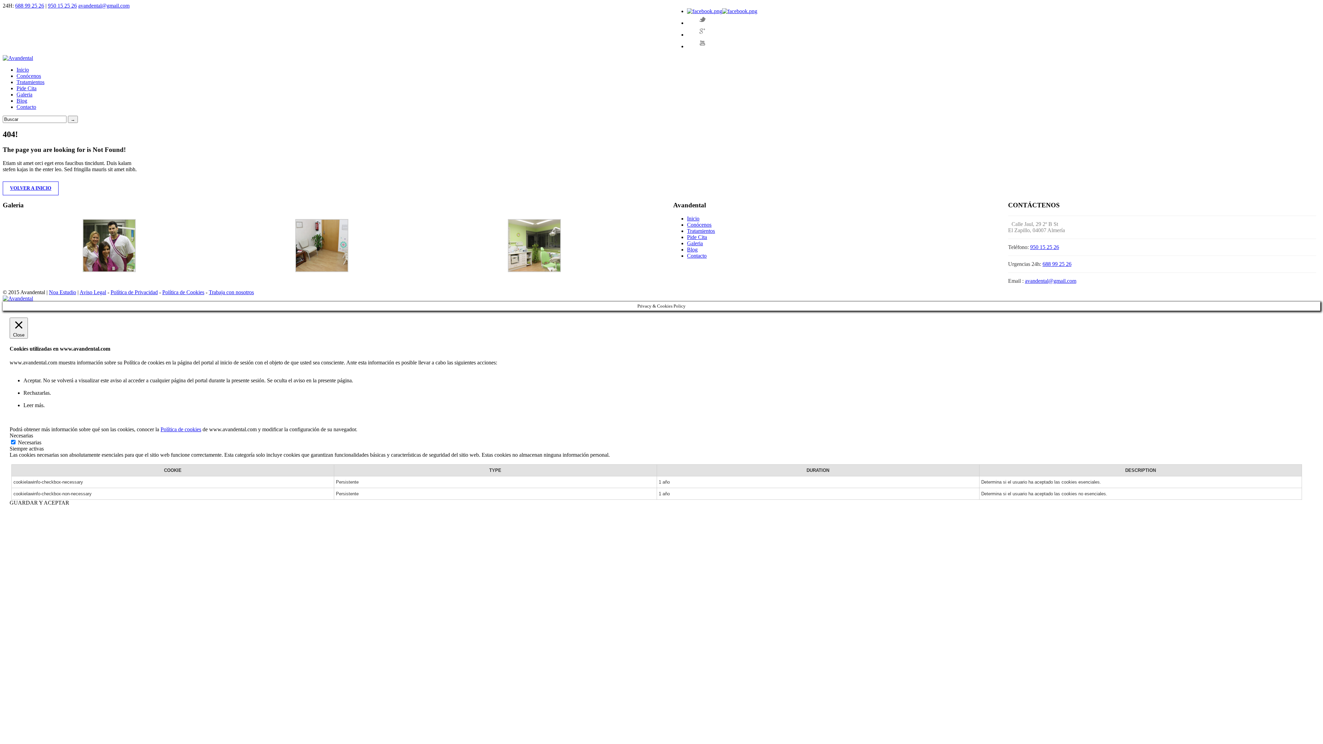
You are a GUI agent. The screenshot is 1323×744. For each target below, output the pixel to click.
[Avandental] (18, 58)
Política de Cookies (183, 292)
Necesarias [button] (21, 435)
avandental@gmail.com (104, 6)
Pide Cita (27, 88)
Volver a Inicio (30, 188)
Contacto (26, 107)
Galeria (24, 94)
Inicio (23, 70)
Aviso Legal (93, 292)
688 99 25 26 (29, 6)
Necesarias (29, 442)
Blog (22, 101)
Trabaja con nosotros (231, 292)
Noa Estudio (62, 292)
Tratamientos (30, 82)
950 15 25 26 (62, 6)
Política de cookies (181, 429)
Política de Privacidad (134, 292)
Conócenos (29, 76)
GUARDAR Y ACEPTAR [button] (39, 503)
